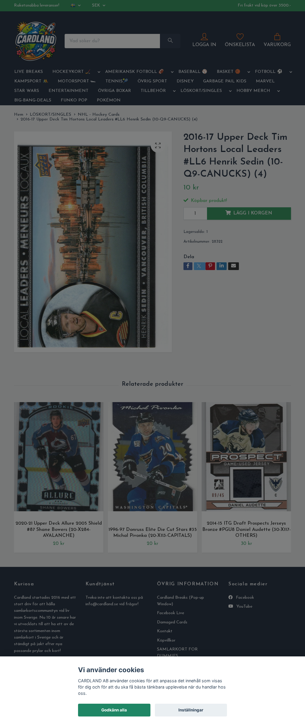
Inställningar (190, 710)
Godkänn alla (114, 710)
